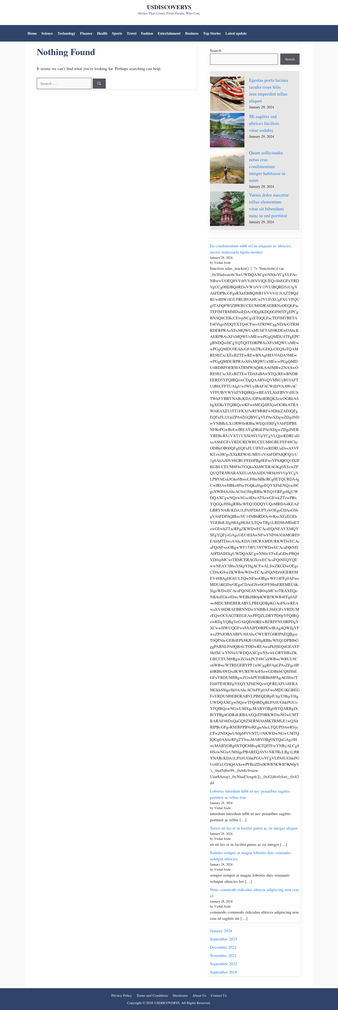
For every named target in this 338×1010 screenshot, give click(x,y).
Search (215, 50)
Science (47, 33)
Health (102, 33)
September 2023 (223, 939)
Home (32, 33)
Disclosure (180, 995)
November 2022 (223, 955)
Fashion (147, 33)
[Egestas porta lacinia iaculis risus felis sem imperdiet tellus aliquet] (227, 95)
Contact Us (219, 995)
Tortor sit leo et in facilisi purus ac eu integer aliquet (254, 828)
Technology (66, 33)
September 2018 (223, 972)
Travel (131, 33)
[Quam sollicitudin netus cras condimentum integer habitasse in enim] (227, 167)
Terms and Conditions (152, 995)
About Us (199, 995)
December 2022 (223, 947)
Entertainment (169, 33)
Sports (117, 33)
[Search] (99, 84)
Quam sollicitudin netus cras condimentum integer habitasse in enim (267, 166)
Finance (86, 33)
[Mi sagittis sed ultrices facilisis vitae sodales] (227, 131)
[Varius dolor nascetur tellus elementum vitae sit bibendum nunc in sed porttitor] (227, 209)
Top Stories (212, 33)
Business (191, 33)
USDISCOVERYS (169, 7)
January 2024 (221, 930)
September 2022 (223, 963)
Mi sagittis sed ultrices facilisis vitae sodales (264, 123)
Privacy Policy (121, 995)
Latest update (236, 33)
